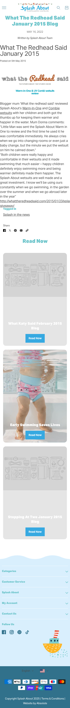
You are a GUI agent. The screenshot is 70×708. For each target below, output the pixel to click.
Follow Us (8, 624)
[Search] (58, 8)
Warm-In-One (31, 108)
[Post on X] (9, 230)
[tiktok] (27, 632)
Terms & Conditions (52, 698)
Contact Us (9, 613)
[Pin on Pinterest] (15, 230)
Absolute (42, 703)
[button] (27, 230)
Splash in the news (16, 215)
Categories (9, 571)
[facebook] (3, 632)
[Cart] (67, 8)
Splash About (10, 592)
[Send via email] (21, 230)
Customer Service (13, 581)
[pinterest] (19, 632)
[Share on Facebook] (4, 230)
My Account (9, 603)
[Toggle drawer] (4, 7)
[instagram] (11, 632)
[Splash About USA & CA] (35, 8)
